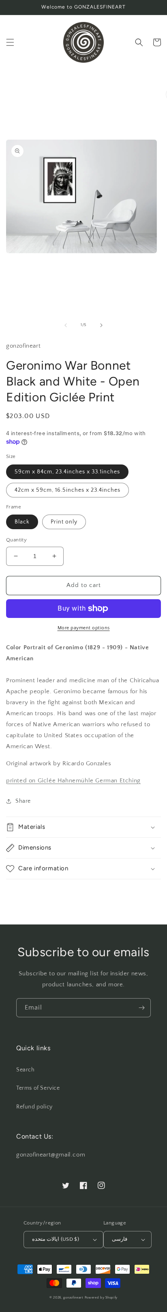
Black (22, 522)
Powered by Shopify (101, 1297)
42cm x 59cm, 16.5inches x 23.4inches (67, 490)
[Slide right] (101, 325)
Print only (64, 522)
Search (25, 1070)
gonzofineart (73, 1297)
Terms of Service (38, 1088)
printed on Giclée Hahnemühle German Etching (73, 780)
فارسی (119, 1239)
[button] (10, 42)
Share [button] (23, 801)
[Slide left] (66, 325)
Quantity (16, 540)
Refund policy (34, 1107)
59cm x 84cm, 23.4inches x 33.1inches (67, 472)
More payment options (84, 628)
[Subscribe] (141, 1007)
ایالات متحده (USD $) (55, 1239)
